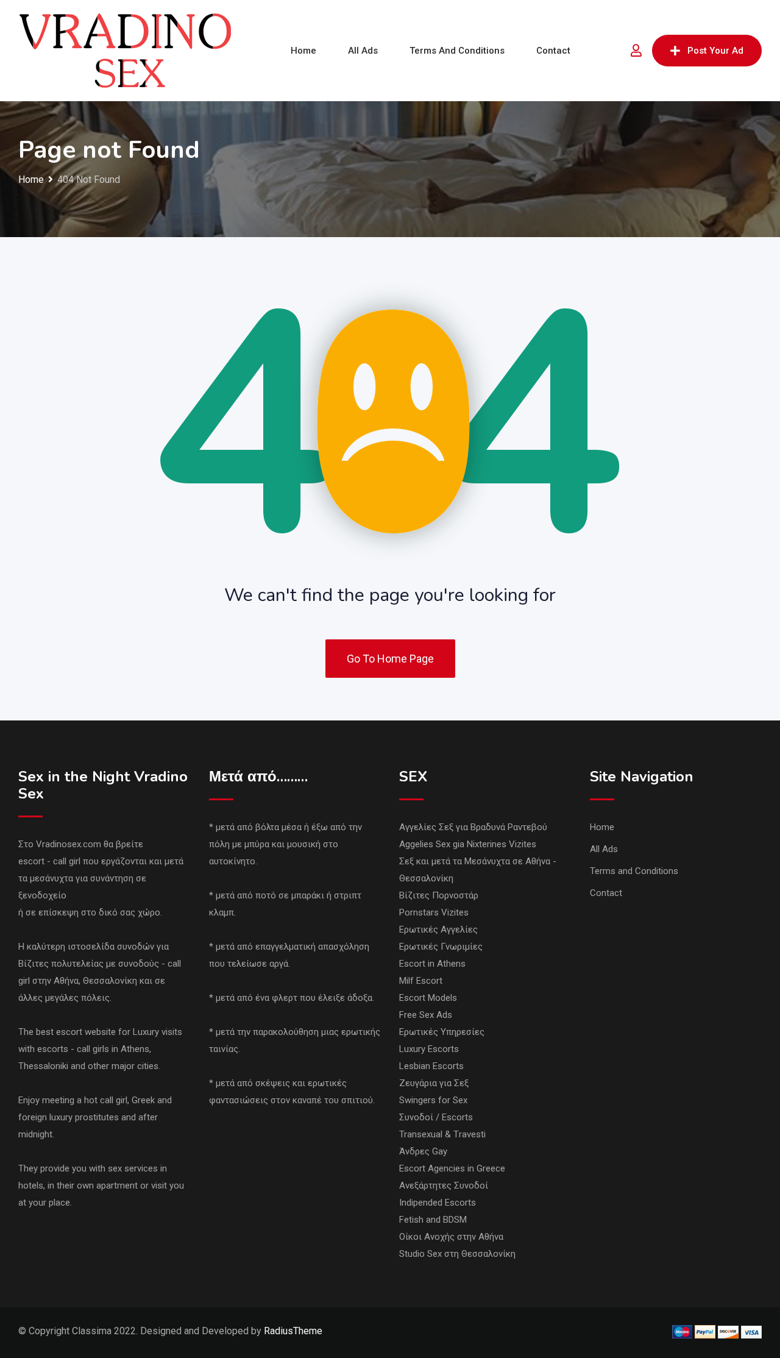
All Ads (363, 50)
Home (303, 50)
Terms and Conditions (457, 50)
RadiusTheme (293, 1331)
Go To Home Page (390, 658)
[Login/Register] (636, 50)
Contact (553, 50)
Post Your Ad (715, 50)
